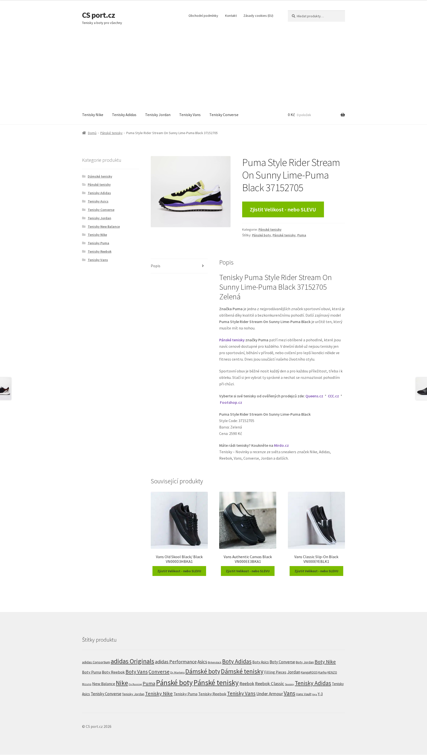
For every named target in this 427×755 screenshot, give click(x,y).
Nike (122, 683)
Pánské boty (261, 235)
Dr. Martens (177, 672)
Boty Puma (91, 672)
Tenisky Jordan (158, 114)
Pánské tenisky (111, 133)
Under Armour (269, 693)
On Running (135, 684)
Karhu (322, 672)
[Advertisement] (213, 68)
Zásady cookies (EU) (258, 15)
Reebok (246, 683)
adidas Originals (132, 661)
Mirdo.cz (281, 445)
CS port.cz (98, 15)
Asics (202, 662)
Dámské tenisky (100, 176)
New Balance (103, 683)
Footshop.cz (231, 402)
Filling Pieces (275, 672)
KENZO (332, 672)
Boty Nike (325, 661)
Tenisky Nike (92, 114)
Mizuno (86, 684)
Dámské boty (202, 671)
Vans (289, 693)
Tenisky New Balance (104, 226)
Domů (92, 133)
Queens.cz (314, 395)
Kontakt (231, 15)
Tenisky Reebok (99, 251)
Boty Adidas (237, 661)
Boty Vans (137, 671)
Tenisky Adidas (124, 114)
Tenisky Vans (190, 114)
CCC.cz (333, 395)
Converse (159, 671)
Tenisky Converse (223, 114)
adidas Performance (176, 661)
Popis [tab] (155, 265)
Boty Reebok (113, 672)
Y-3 (320, 694)
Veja (314, 694)
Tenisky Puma (98, 243)
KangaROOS (309, 672)
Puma (301, 235)
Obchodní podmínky (203, 15)
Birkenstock (214, 662)
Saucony (289, 684)
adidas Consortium (96, 662)
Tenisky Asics (98, 201)
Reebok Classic (269, 683)
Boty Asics (260, 662)
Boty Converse (282, 662)
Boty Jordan (305, 662)
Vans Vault (303, 694)
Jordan (293, 672)
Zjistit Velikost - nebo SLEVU (283, 209)
